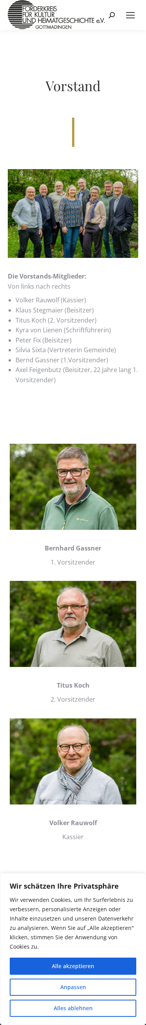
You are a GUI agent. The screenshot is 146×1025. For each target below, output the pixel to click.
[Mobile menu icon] (130, 15)
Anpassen (73, 987)
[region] (73, 949)
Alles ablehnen (73, 1008)
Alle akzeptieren (73, 966)
